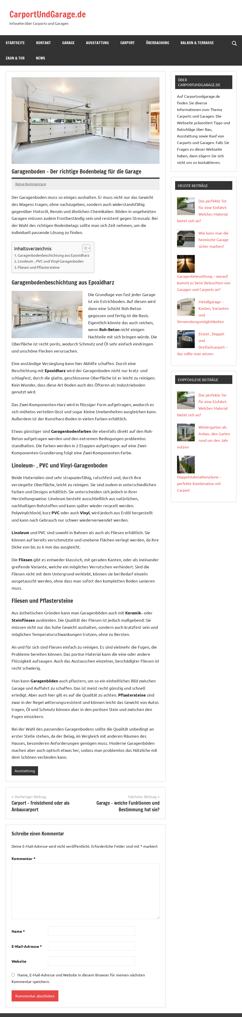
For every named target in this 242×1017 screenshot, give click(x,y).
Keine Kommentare (30, 184)
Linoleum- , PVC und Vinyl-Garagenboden (51, 261)
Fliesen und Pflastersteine (39, 267)
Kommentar (23, 858)
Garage (68, 42)
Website (19, 961)
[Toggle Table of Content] (84, 248)
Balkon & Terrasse (197, 42)
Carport (127, 42)
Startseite (15, 42)
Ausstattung (97, 42)
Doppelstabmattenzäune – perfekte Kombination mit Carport (199, 483)
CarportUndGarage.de (47, 14)
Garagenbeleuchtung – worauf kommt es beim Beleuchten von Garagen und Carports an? (203, 283)
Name (18, 931)
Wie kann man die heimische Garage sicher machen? (214, 239)
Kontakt (43, 42)
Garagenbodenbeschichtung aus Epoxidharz (53, 255)
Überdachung (157, 42)
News (40, 58)
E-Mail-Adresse (27, 946)
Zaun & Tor (15, 58)
